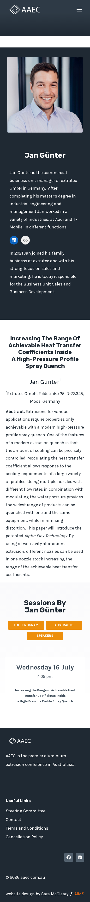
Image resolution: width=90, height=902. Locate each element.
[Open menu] (79, 9)
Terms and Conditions (27, 828)
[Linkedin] (80, 857)
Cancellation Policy (24, 836)
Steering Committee (25, 811)
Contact (13, 819)
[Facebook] (68, 857)
